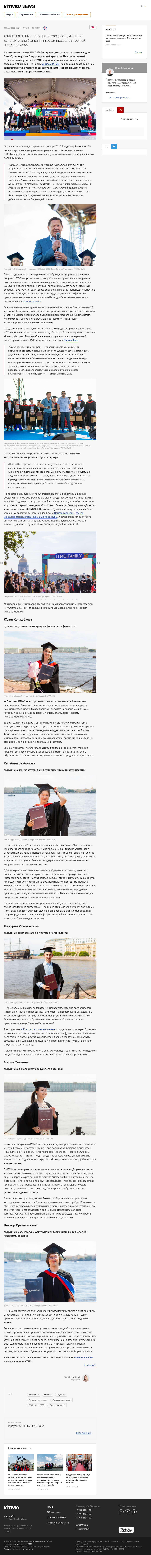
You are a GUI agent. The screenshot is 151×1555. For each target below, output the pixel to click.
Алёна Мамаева (72, 1377)
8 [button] (50, 599)
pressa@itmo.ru (83, 1528)
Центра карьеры (63, 513)
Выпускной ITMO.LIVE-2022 (26, 1426)
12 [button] (67, 599)
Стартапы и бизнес (50, 14)
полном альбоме (83, 1357)
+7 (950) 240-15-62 (83, 1517)
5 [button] (36, 599)
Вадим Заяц (71, 340)
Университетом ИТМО (42, 1541)
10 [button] (59, 599)
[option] (50, 564)
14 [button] (76, 599)
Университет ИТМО (130, 119)
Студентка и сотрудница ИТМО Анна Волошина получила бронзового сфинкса (78, 1478)
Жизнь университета (77, 14)
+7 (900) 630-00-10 (83, 1510)
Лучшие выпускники (38, 1400)
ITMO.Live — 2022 (36, 1405)
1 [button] (19, 599)
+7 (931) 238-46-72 (83, 1513)
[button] (1, 563)
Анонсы (111, 29)
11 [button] (63, 599)
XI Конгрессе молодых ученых (38, 1029)
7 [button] (45, 599)
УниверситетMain (57, 1405)
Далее (138, 52)
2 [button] (23, 599)
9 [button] (54, 599)
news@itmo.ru (122, 97)
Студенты (61, 1394)
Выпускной (34, 1394)
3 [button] (28, 599)
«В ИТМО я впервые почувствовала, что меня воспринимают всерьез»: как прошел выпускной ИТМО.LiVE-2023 (20, 1480)
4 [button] (32, 599)
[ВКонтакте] (93, 27)
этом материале (31, 301)
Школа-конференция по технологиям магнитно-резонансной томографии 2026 (124, 38)
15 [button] (81, 599)
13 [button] (72, 599)
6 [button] (41, 599)
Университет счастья (61, 1400)
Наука (9, 14)
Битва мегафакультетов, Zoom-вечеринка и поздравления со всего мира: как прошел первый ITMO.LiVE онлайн (50, 1480)
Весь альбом (83, 1433)
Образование (26, 14)
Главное (47, 1394)
